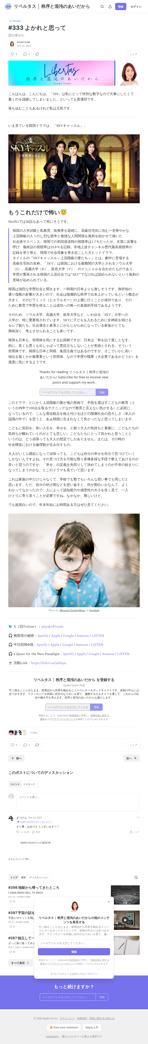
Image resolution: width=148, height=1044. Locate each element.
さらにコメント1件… (19, 859)
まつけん (21, 817)
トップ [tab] (14, 877)
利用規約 (74, 960)
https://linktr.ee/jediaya (48, 663)
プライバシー (67, 1018)
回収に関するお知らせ (102, 1018)
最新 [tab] (23, 877)
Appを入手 (92, 1027)
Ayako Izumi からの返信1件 (35, 842)
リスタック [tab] (29, 784)
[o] (125, 920)
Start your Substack (65, 1027)
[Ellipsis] (138, 817)
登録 (120, 6)
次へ (129, 758)
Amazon (83, 635)
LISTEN (98, 635)
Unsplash (94, 610)
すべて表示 (18, 963)
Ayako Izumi (23, 42)
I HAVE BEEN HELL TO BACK (25, 892)
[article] (74, 895)
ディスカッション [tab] (38, 877)
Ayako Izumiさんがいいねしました (36, 821)
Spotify (43, 635)
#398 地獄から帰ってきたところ (33, 887)
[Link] (3, 212)
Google (68, 635)
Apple (55, 635)
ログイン (136, 6)
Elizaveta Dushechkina (72, 610)
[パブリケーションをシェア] (110, 6)
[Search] (102, 6)
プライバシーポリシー (63, 963)
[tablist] (22, 784)
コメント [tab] (15, 784)
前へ (19, 758)
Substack (51, 1036)
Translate (16, 20)
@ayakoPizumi (52, 626)
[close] (109, 902)
